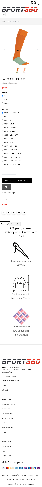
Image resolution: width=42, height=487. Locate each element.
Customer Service (34, 475)
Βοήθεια (4, 385)
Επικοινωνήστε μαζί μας (18, 475)
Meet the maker (7, 427)
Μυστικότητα (6, 442)
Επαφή (4, 432)
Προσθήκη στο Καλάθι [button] (16, 180)
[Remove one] (4, 172)
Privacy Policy (10, 479)
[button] (5, 49)
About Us (5, 475)
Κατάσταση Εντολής (8, 395)
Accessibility (20, 479)
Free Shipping (6, 399)
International (6, 409)
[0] (32, 3)
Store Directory (31, 479)
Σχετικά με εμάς (7, 413)
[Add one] (13, 172)
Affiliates (5, 423)
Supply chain (6, 456)
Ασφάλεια (5, 437)
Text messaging (7, 446)
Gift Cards (5, 390)
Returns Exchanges (8, 404)
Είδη (3, 21)
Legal (3, 451)
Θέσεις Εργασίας (7, 418)
